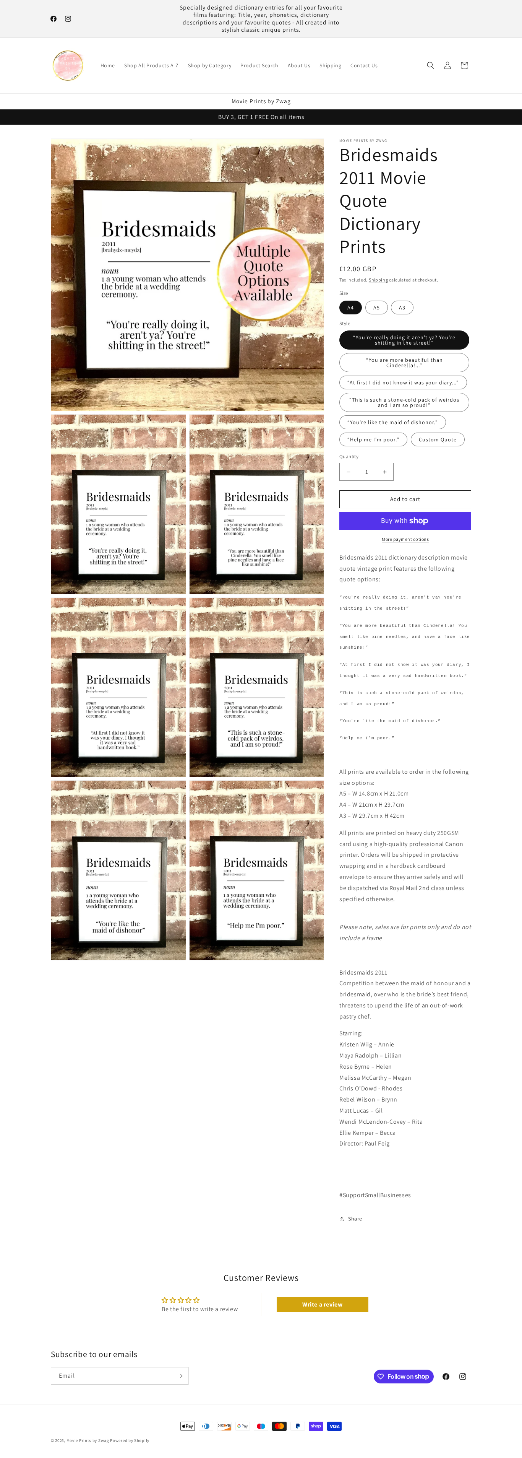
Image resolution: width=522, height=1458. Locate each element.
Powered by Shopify (129, 1440)
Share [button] (355, 1218)
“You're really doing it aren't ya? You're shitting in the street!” (404, 340)
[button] (430, 65)
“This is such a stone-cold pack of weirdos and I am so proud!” (404, 403)
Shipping (378, 280)
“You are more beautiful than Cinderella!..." (404, 363)
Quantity (348, 457)
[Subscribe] (179, 1376)
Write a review (322, 1305)
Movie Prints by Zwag (87, 1440)
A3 (402, 307)
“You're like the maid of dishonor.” (392, 422)
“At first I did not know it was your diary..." (403, 382)
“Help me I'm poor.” (373, 439)
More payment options (405, 539)
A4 (350, 307)
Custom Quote (438, 439)
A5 (376, 307)
